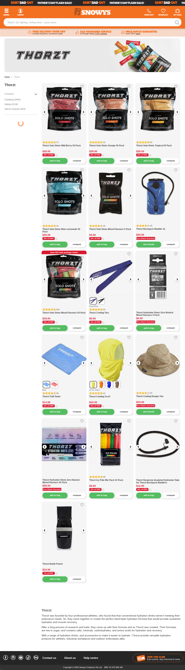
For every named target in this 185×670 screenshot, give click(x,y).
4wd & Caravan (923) (15, 109)
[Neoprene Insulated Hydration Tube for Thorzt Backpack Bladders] (157, 476)
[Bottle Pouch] (64, 560)
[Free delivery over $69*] (46, 32)
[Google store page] (93, 32)
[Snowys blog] (36, 658)
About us (70, 657)
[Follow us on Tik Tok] (28, 657)
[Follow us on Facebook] (5, 658)
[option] (64, 105)
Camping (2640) (13, 99)
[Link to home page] (92, 12)
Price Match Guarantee (145, 238)
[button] (46, 112)
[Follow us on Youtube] (21, 658)
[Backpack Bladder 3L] (157, 189)
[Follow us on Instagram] (13, 658)
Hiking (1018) (11, 104)
